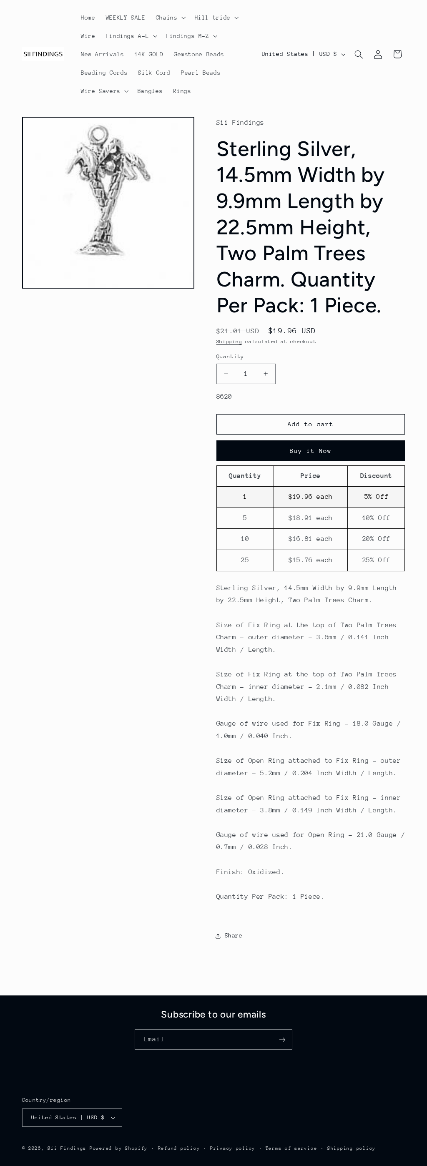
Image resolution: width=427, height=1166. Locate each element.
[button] (170, 17)
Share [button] (234, 935)
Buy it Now (311, 450)
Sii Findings (67, 1148)
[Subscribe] (282, 1039)
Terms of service (291, 1148)
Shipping (229, 341)
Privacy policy (232, 1148)
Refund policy (179, 1148)
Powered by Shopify (119, 1148)
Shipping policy (351, 1148)
